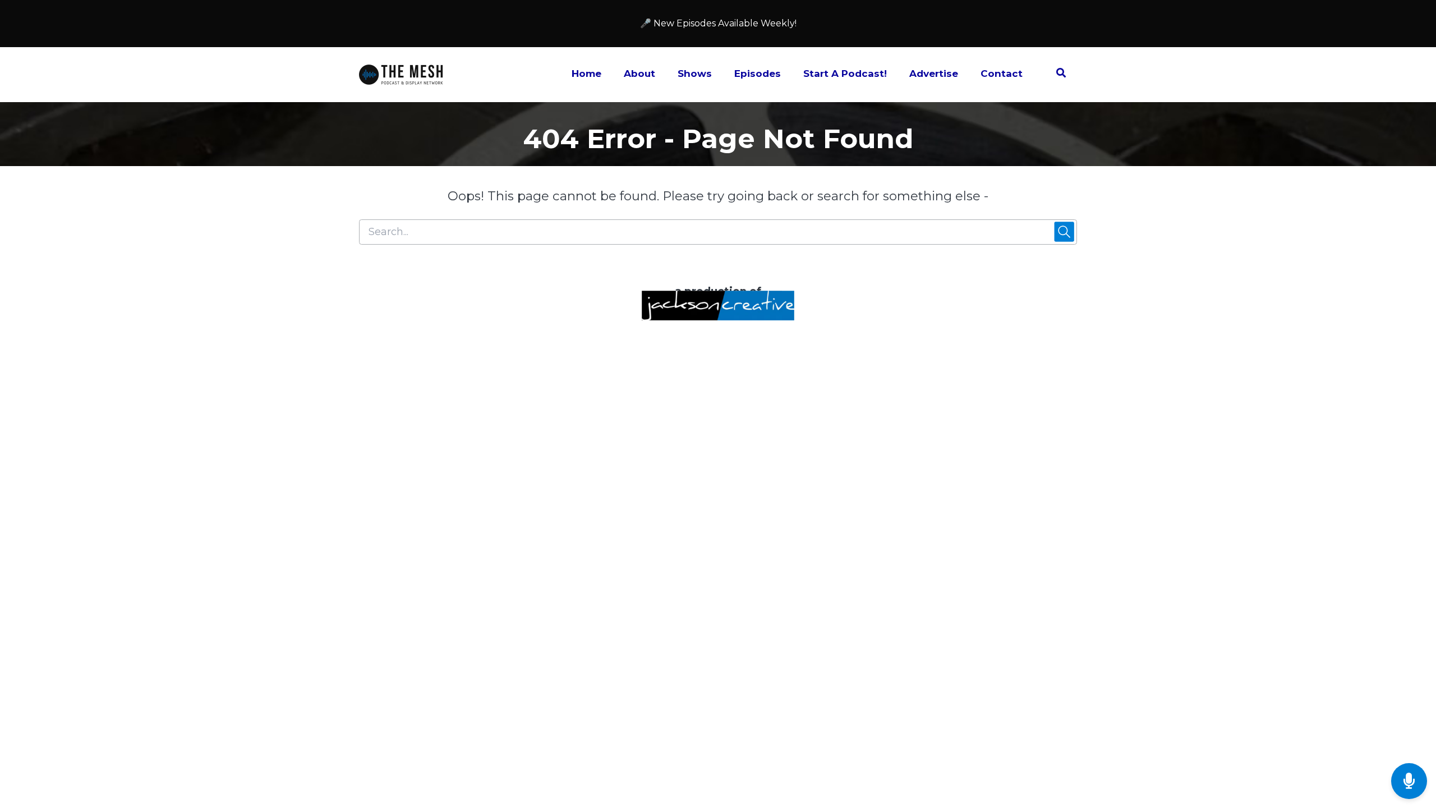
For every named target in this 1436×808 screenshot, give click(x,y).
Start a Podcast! (845, 73)
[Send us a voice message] (1409, 781)
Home (586, 73)
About (639, 73)
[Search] (1055, 74)
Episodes (757, 73)
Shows (695, 73)
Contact (1002, 73)
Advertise (933, 73)
